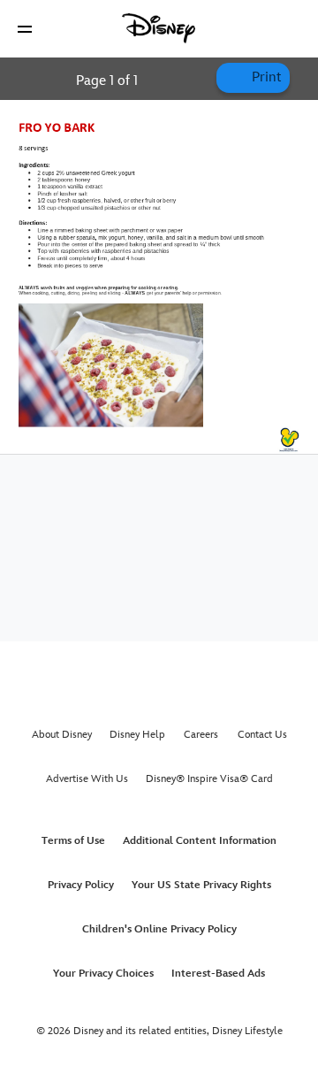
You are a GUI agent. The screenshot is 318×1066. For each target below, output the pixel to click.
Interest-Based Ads (218, 973)
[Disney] (159, 28)
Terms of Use (73, 840)
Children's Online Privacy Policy (159, 929)
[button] (24, 29)
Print (264, 77)
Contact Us (262, 734)
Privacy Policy (81, 885)
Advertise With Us (87, 779)
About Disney (62, 734)
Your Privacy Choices (103, 973)
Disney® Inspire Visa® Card (209, 779)
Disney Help (137, 734)
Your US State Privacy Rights (201, 885)
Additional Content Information (199, 840)
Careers (201, 734)
